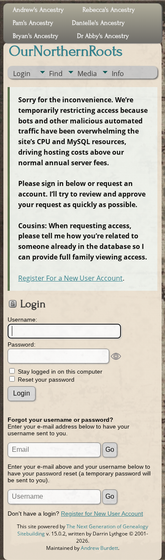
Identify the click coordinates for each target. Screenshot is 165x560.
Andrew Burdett (99, 548)
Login (21, 73)
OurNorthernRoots (66, 51)
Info (118, 73)
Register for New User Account (102, 513)
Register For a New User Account (70, 278)
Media (87, 73)
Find (56, 73)
